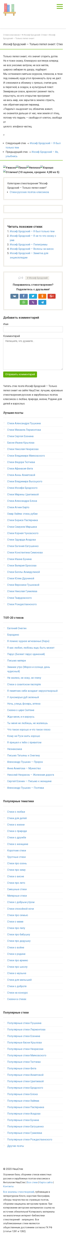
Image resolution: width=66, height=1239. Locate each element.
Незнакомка (14, 749)
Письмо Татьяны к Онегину (23, 755)
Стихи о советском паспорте (24, 684)
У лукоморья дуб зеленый (23, 697)
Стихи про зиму (16, 869)
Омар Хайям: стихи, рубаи (22, 513)
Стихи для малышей (19, 979)
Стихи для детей (17, 818)
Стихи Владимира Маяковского (26, 455)
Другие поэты (15, 1145)
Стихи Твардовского (19, 597)
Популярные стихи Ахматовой (25, 1074)
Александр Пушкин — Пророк (25, 761)
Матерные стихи (17, 895)
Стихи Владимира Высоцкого (24, 481)
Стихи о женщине (17, 844)
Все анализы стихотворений (18, 1192)
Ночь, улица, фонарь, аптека (23, 703)
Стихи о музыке (16, 973)
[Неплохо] (33, 167)
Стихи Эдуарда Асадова (21, 539)
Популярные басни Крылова (24, 1042)
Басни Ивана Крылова (20, 442)
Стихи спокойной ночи (20, 908)
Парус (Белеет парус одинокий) (26, 654)
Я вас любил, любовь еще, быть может (30, 647)
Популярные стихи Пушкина (24, 1023)
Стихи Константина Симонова (25, 552)
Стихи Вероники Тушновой (23, 584)
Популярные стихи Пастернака (25, 1107)
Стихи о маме (15, 921)
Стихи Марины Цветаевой (23, 494)
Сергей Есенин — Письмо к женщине (29, 781)
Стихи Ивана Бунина (19, 559)
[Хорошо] (46, 167)
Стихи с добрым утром (20, 902)
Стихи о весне (15, 876)
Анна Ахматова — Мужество (24, 768)
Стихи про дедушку (19, 940)
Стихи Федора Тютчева (21, 462)
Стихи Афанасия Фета (20, 468)
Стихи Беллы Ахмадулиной (23, 572)
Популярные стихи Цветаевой (25, 1081)
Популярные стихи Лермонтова (26, 1029)
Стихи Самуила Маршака (22, 526)
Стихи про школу (17, 966)
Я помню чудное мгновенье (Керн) (28, 641)
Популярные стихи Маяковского (26, 1055)
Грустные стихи (16, 856)
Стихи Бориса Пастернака (22, 520)
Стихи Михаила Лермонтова (24, 429)
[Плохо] (21, 167)
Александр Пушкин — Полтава (25, 787)
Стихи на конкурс (17, 992)
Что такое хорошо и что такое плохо (28, 729)
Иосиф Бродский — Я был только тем (32, 231)
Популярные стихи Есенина (23, 1036)
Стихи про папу (16, 928)
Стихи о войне (15, 947)
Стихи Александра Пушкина (24, 423)
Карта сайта (46, 1182)
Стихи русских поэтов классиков (29, 192)
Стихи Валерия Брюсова (21, 565)
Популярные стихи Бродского (25, 1087)
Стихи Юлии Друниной (20, 578)
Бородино (13, 634)
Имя (5, 324)
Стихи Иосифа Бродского (22, 487)
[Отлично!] (10, 172)
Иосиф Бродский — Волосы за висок (32, 248)
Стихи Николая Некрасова (22, 449)
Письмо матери (16, 660)
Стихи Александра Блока (22, 500)
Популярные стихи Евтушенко (25, 1126)
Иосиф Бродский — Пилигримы (29, 244)
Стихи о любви (16, 811)
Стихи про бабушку (18, 934)
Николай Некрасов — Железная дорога (30, 774)
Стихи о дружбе (16, 837)
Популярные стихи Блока (22, 1094)
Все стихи (32, 1182)
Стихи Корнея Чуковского (22, 533)
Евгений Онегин (16, 628)
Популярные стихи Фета (21, 1068)
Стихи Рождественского (22, 604)
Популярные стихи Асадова (23, 1113)
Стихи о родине (16, 953)
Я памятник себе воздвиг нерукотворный (32, 690)
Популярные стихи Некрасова (25, 1049)
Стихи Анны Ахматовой (21, 475)
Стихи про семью (17, 915)
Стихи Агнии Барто (18, 507)
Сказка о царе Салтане (20, 710)
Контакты (8, 1186)
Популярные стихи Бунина (23, 1120)
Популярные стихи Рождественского (29, 1139)
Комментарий (11, 336)
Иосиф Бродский (38, 278)
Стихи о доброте (17, 986)
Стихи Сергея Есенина (20, 436)
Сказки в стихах (16, 999)
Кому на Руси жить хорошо (23, 736)
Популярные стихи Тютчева (24, 1061)
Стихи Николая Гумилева (22, 591)
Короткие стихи (16, 850)
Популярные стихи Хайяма (23, 1100)
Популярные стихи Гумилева (24, 1132)
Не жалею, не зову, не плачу (24, 677)
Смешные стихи (17, 889)
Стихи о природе (17, 831)
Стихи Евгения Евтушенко (23, 546)
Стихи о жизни (16, 824)
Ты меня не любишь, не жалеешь (27, 723)
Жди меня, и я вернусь (20, 716)
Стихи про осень (17, 863)
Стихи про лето (16, 882)
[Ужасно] (9, 167)
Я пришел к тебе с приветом (24, 742)
